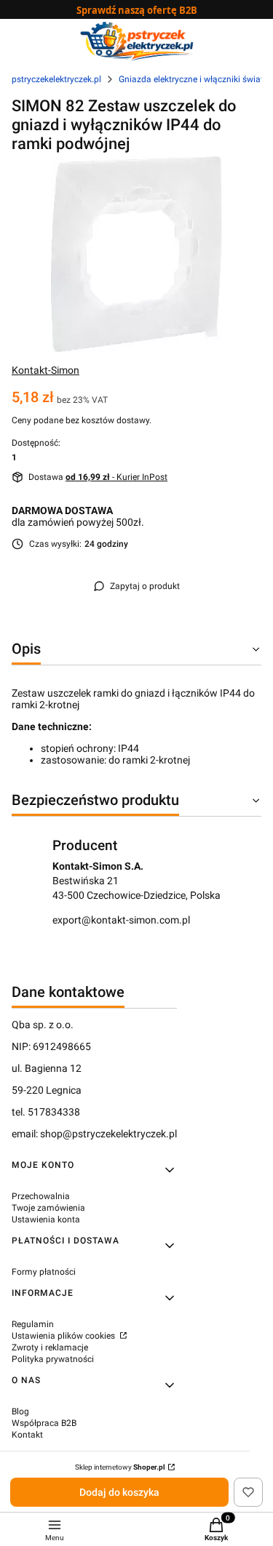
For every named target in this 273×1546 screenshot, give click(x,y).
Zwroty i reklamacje (50, 1347)
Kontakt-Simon (45, 370)
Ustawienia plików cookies (64, 1336)
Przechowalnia (41, 1196)
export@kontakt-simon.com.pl (121, 920)
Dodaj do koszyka (119, 1492)
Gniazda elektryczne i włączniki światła (195, 79)
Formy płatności (44, 1272)
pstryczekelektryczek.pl (56, 79)
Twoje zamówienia (48, 1208)
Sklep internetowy (120, 1467)
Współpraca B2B (44, 1423)
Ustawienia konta (46, 1219)
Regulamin (33, 1324)
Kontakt (27, 1435)
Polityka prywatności (53, 1359)
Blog (20, 1411)
